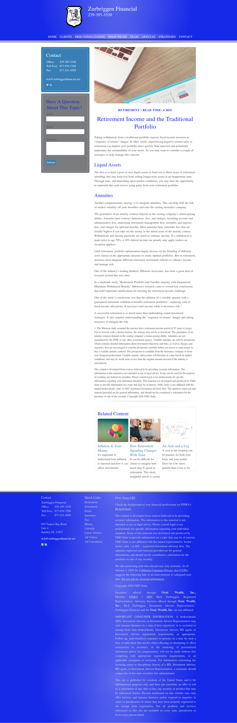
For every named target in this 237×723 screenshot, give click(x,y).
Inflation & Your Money (109, 448)
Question (51, 139)
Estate (88, 511)
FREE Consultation (90, 37)
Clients (66, 37)
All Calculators (93, 541)
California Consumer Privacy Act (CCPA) (163, 570)
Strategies (167, 37)
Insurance (90, 515)
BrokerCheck (123, 509)
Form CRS (129, 498)
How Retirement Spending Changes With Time (143, 450)
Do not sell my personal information (143, 579)
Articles (148, 37)
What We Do (117, 37)
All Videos (91, 537)
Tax (87, 519)
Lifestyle (90, 528)
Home (52, 37)
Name (49, 114)
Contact (185, 37)
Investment (91, 506)
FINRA (133, 597)
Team (134, 37)
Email (49, 126)
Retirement (91, 502)
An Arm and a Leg (175, 445)
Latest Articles (93, 533)
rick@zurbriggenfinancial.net (63, 79)
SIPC (150, 597)
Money (89, 524)
